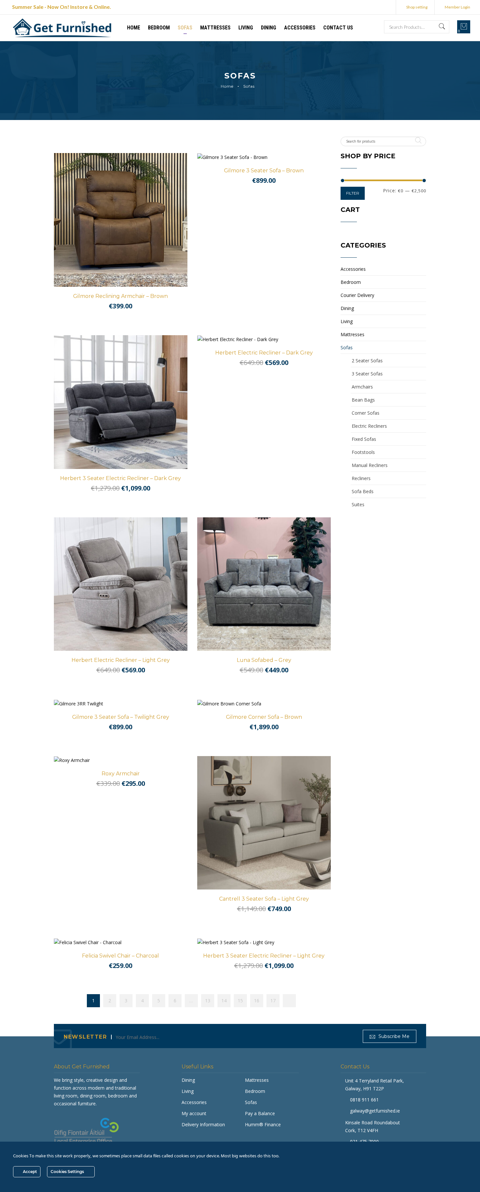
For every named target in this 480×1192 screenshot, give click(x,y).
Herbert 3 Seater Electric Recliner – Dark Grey (120, 478)
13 (207, 1000)
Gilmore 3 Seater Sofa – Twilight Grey (120, 717)
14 (224, 1000)
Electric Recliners (369, 426)
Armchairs (362, 387)
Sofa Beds (363, 491)
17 (273, 1000)
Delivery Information (203, 1124)
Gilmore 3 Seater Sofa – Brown (264, 170)
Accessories (299, 28)
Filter (352, 193)
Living (245, 28)
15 (240, 1000)
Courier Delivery (357, 295)
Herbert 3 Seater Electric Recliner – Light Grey (264, 956)
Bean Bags (363, 400)
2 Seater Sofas (367, 360)
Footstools (363, 452)
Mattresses (215, 28)
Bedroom (159, 28)
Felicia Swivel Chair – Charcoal (120, 956)
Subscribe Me (393, 1036)
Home (133, 28)
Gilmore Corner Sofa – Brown (264, 717)
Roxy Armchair (121, 773)
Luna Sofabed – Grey (264, 660)
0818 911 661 (364, 1100)
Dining (268, 28)
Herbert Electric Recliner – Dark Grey (264, 353)
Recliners (361, 478)
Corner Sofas (365, 413)
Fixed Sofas (364, 439)
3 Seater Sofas (367, 374)
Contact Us (338, 28)
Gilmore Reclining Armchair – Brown (120, 296)
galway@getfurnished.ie (375, 1111)
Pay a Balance (260, 1113)
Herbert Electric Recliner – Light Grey (121, 660)
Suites (358, 504)
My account (194, 1113)
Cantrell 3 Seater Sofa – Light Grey (264, 899)
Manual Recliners (370, 465)
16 (256, 1000)
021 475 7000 (364, 1141)
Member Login (457, 7)
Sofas (185, 28)
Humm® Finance (263, 1124)
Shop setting (416, 7)
